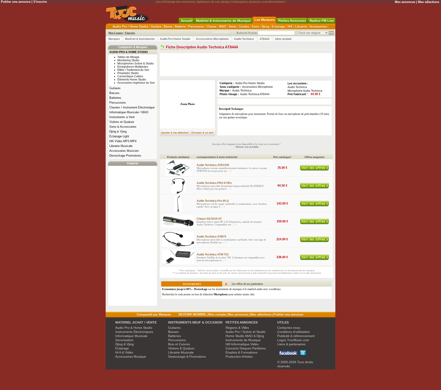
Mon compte (217, 314)
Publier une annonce (16, 1)
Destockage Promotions (125, 155)
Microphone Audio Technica (305, 90)
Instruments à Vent (122, 117)
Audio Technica (244, 39)
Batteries (115, 98)
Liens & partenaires (291, 344)
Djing (265, 26)
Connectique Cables (130, 76)
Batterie (180, 26)
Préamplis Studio (128, 73)
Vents (232, 26)
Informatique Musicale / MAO (128, 112)
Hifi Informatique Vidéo (242, 344)
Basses (114, 93)
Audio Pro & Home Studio (133, 327)
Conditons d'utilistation (293, 332)
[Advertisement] (132, 236)
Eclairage (278, 26)
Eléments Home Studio (131, 79)
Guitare (156, 26)
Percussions (117, 102)
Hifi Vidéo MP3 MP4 (122, 141)
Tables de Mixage (128, 57)
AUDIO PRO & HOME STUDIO (128, 52)
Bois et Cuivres (179, 344)
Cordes (244, 26)
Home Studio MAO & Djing (245, 336)
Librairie (301, 26)
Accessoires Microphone (212, 39)
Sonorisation (124, 340)
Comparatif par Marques (154, 314)
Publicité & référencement (296, 336)
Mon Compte (115, 32)
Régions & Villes (237, 327)
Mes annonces (405, 2)
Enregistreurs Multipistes (132, 66)
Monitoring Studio (128, 60)
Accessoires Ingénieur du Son (136, 82)
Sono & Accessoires (122, 126)
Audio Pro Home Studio (175, 39)
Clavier (212, 26)
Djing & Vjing (118, 131)
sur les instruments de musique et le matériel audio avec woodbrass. (221, 289)
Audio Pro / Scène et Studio (246, 332)
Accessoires (318, 26)
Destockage (220, 32)
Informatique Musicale (131, 336)
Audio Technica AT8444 (254, 94)
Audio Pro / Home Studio (130, 26)
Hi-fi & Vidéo (124, 352)
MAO (222, 26)
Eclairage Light (119, 136)
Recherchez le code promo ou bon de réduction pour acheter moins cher (208, 294)
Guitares (115, 88)
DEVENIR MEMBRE (192, 314)
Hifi (290, 26)
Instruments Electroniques (134, 332)
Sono (255, 26)
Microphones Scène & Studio (135, 63)
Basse (168, 26)
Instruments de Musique (243, 340)
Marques (114, 39)
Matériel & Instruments (140, 39)
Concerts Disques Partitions (246, 348)
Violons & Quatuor (181, 348)
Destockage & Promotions (187, 356)
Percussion (196, 26)
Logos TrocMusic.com (293, 340)
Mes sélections (428, 2)
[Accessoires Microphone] (162, 47)
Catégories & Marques (132, 47)
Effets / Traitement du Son (133, 70)
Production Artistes (239, 356)
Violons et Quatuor (121, 122)
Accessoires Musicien (124, 150)
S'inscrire (40, 1)
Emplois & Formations (241, 352)
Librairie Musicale (121, 146)
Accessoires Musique (130, 356)
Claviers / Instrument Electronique (132, 107)
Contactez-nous (288, 327)
